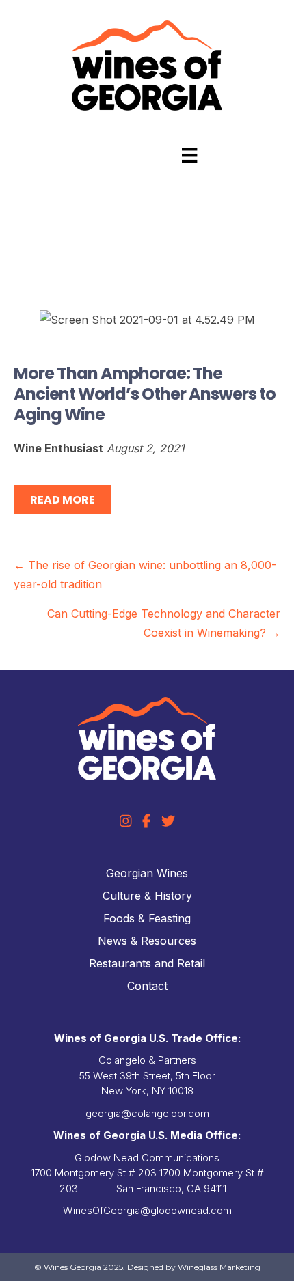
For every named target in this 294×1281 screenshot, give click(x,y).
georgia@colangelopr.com (147, 1113)
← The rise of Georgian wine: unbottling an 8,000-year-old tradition (145, 574)
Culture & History (147, 896)
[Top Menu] (189, 155)
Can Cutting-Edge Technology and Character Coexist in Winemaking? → (163, 623)
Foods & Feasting (147, 918)
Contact (147, 986)
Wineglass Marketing (219, 1267)
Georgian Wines (147, 873)
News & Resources (147, 941)
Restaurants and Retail (147, 963)
